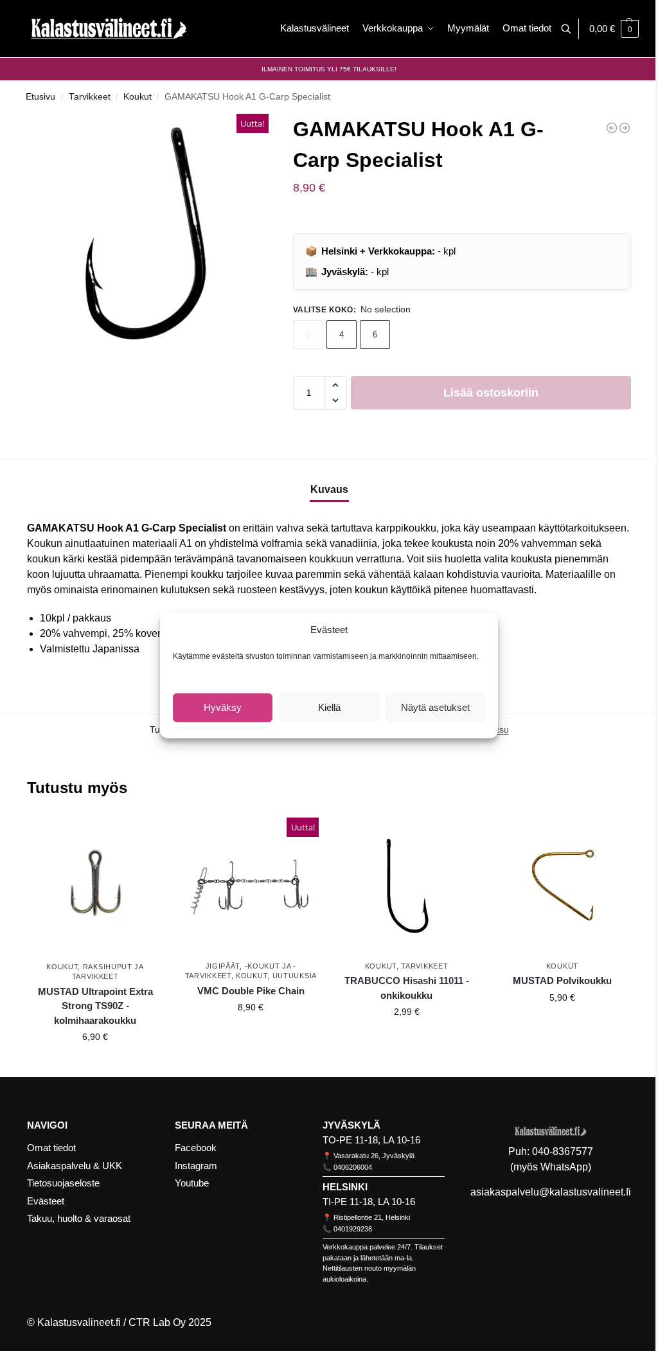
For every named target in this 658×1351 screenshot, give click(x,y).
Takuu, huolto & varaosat (78, 1218)
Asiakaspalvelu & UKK (74, 1165)
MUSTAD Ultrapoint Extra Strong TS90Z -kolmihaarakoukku (95, 1006)
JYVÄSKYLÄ (351, 1125)
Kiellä (329, 707)
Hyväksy (223, 707)
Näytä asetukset (435, 707)
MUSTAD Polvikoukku (562, 980)
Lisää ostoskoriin (490, 392)
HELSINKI (345, 1186)
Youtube (192, 1182)
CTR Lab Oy (157, 1322)
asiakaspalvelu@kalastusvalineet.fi (550, 1191)
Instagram (196, 1165)
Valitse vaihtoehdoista (95, 1064)
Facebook (196, 1147)
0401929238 (352, 1229)
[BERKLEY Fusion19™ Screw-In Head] (624, 127)
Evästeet (45, 1200)
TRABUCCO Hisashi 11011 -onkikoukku (406, 988)
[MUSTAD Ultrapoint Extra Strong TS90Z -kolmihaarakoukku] (95, 886)
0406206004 (352, 1167)
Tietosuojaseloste (63, 1182)
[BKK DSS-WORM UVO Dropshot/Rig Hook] (611, 127)
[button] (614, 29)
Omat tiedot (51, 1147)
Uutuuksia (294, 976)
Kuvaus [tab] (329, 489)
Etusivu (40, 97)
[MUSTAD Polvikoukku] (562, 886)
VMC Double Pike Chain (251, 990)
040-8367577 (562, 1151)
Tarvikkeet (90, 97)
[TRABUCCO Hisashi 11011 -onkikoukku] (406, 886)
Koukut (137, 97)
